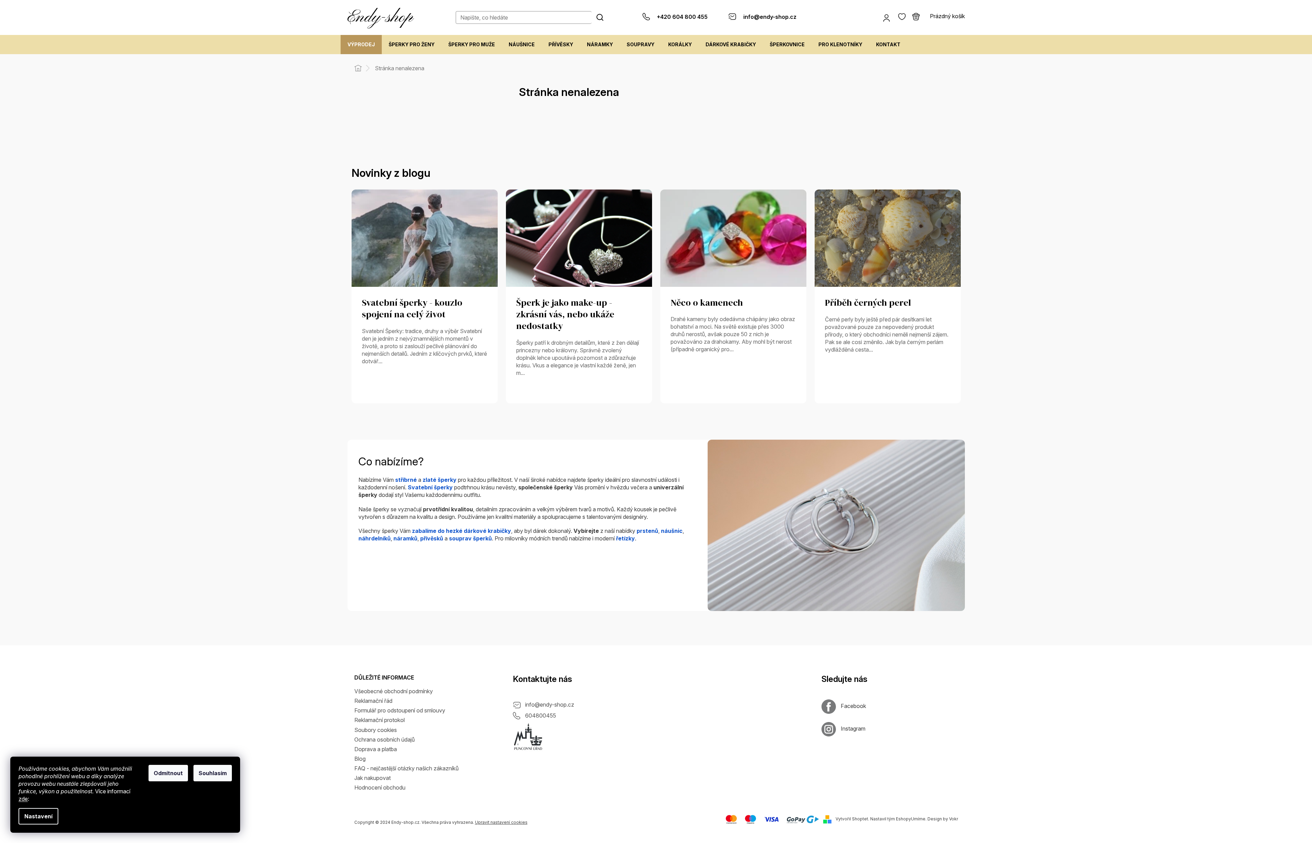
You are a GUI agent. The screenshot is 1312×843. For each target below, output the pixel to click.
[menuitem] (361, 44)
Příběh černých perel (868, 303)
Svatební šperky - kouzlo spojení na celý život (412, 308)
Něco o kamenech (707, 303)
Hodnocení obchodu (379, 787)
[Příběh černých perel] (888, 237)
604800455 (540, 715)
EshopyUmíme (910, 818)
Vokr (953, 818)
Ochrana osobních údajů (384, 739)
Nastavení (38, 816)
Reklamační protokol (379, 720)
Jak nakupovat (372, 777)
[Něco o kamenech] (733, 237)
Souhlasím (213, 773)
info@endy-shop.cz (549, 704)
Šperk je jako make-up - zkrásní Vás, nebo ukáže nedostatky (565, 314)
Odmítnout (168, 773)
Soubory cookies (375, 729)
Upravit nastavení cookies (501, 822)
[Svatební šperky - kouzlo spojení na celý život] (425, 237)
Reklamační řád (373, 700)
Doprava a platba (375, 749)
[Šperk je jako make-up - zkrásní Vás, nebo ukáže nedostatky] (579, 237)
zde (23, 798)
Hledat (600, 17)
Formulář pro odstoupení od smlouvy (399, 710)
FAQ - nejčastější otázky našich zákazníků (406, 768)
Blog (360, 758)
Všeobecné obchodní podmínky (393, 691)
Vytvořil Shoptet (852, 818)
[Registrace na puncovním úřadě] (528, 736)
